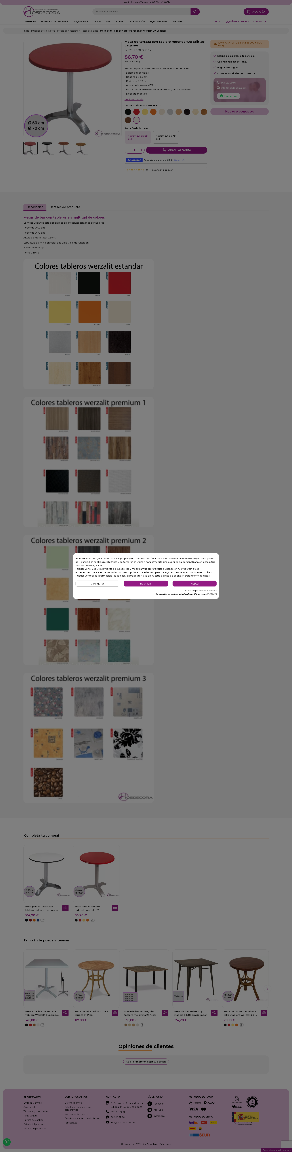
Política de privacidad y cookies (200, 590)
